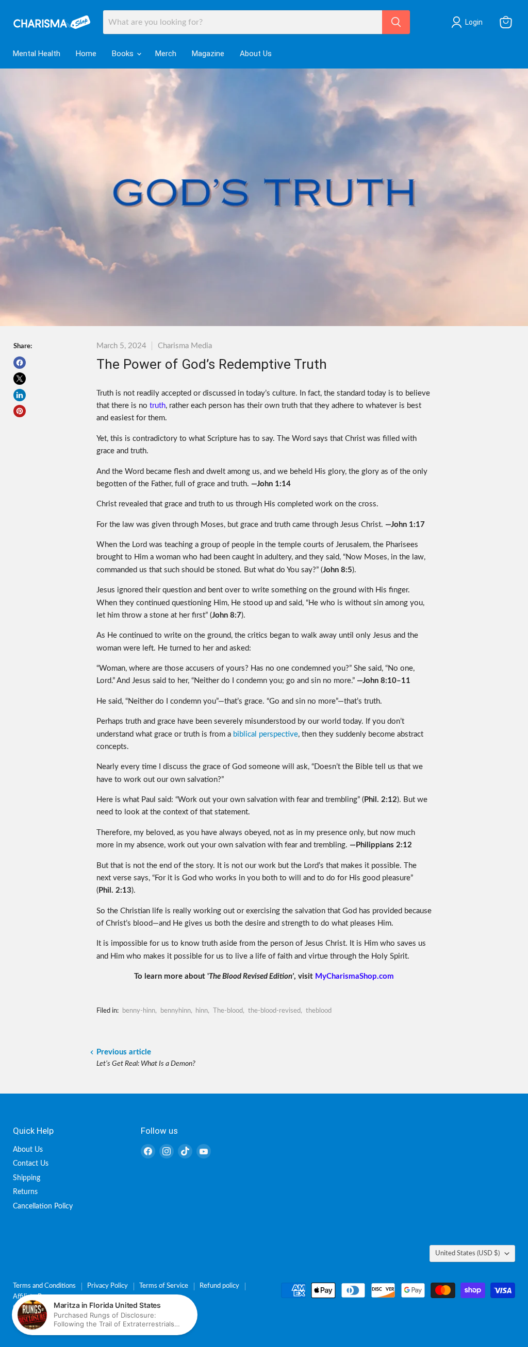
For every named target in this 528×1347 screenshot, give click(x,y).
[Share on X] (19, 378)
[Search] (396, 22)
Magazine (208, 53)
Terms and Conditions (44, 1286)
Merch (165, 53)
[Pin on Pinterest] (19, 411)
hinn (201, 1010)
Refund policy (219, 1286)
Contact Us (30, 1163)
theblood (319, 1010)
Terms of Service (163, 1286)
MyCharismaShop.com (354, 976)
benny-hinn (138, 1010)
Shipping (26, 1178)
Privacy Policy (107, 1286)
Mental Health (36, 53)
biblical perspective (265, 734)
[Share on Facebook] (19, 362)
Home (86, 53)
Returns (25, 1192)
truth (158, 406)
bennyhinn (175, 1010)
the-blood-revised (274, 1010)
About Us (256, 53)
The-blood (228, 1010)
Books (124, 53)
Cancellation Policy (43, 1206)
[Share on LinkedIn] (19, 395)
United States (467, 1253)
